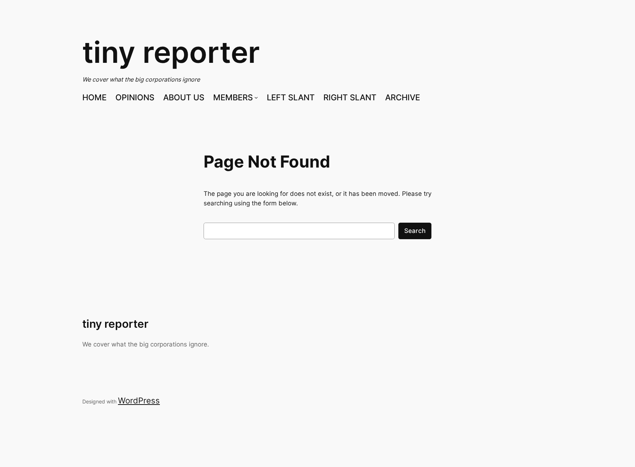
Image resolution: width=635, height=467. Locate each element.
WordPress (139, 400)
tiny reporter (171, 52)
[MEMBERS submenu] (256, 97)
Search (415, 230)
